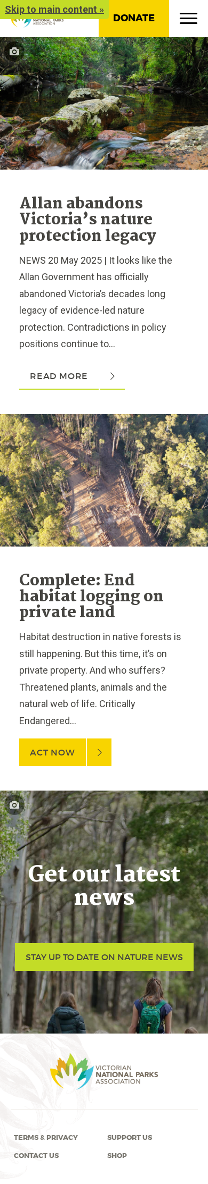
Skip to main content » (54, 9)
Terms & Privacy (46, 1137)
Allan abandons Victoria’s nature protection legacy (87, 220)
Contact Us (36, 1156)
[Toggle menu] (188, 21)
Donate (134, 18)
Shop (117, 1156)
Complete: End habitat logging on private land (91, 597)
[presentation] (104, 45)
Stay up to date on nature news (104, 957)
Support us (129, 1137)
